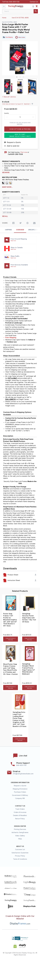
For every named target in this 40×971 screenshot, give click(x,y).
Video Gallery (20, 836)
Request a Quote (20, 786)
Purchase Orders (20, 792)
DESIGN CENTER (20, 826)
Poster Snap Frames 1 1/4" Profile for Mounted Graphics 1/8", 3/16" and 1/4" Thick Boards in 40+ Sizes (10, 620)
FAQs (20, 839)
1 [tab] (17, 77)
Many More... (7, 187)
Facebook (8, 962)
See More (5, 172)
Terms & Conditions (20, 859)
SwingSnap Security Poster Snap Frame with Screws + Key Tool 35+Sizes (29, 618)
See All (5, 216)
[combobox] (20, 11)
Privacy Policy (20, 856)
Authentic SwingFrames (20, 832)
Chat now (23, 152)
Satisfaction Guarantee (20, 853)
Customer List (20, 849)
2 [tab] (20, 77)
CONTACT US (20, 806)
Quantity (6, 113)
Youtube (31, 962)
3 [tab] (23, 77)
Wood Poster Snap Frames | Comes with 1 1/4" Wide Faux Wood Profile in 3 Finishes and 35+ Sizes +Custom (10, 669)
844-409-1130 (14, 2)
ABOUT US (20, 846)
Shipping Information (20, 789)
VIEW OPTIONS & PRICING (10, 639)
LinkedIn (26, 962)
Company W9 (20, 798)
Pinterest (20, 962)
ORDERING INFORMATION (20, 782)
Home (4, 18)
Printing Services (20, 829)
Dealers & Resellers (20, 815)
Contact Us (34, 2)
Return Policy (20, 819)
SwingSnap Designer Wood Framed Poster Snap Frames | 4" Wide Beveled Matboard (28, 669)
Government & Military (20, 795)
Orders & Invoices (20, 812)
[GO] (36, 11)
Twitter (14, 962)
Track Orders (20, 809)
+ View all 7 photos (9, 97)
